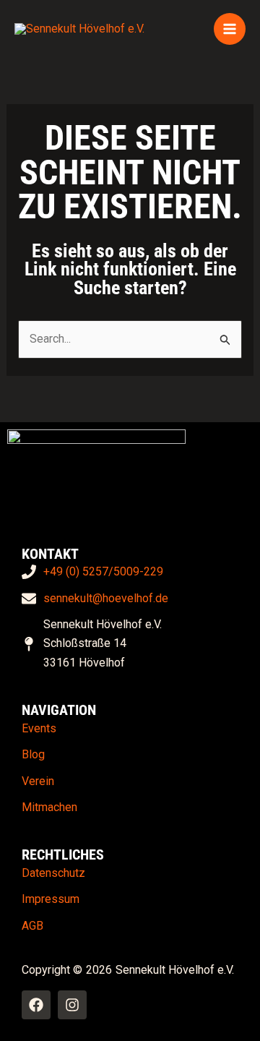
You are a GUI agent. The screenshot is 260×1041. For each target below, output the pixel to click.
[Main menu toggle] (230, 29)
